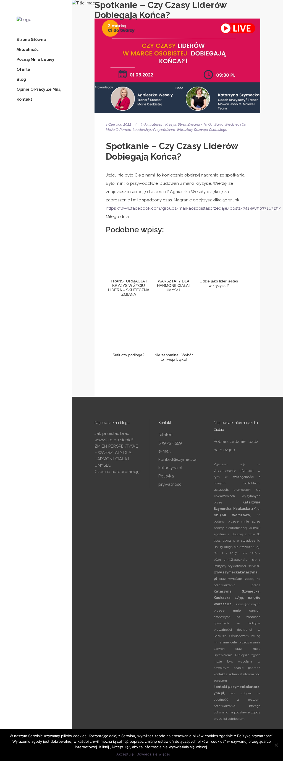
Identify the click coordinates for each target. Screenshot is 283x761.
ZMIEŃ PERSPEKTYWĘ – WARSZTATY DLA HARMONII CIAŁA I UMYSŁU (116, 456)
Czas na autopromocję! (117, 471)
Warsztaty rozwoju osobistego (202, 130)
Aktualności (154, 124)
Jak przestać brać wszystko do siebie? (114, 436)
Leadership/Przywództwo (154, 130)
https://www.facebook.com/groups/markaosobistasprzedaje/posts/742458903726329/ (193, 208)
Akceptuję (125, 754)
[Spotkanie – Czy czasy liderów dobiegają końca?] (177, 66)
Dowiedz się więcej (153, 754)
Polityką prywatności (230, 566)
